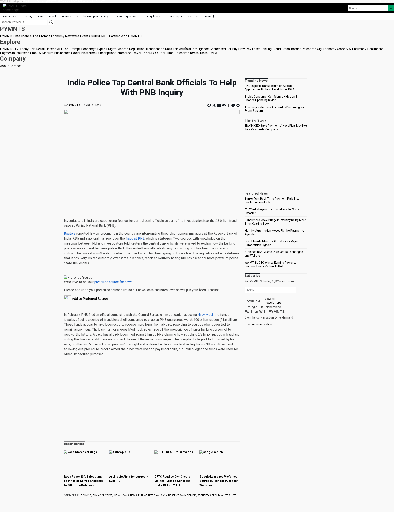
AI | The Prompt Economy (92, 16)
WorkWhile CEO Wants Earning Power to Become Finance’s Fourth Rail (271, 264)
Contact (389, 1)
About (382, 1)
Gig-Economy (326, 49)
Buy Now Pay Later (246, 49)
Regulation (153, 16)
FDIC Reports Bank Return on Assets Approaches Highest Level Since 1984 (269, 87)
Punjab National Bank (152, 495)
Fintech (66, 16)
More (208, 16)
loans (125, 495)
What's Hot (228, 495)
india (117, 495)
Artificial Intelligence (194, 49)
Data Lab (193, 16)
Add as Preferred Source (89, 299)
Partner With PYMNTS (93, 1)
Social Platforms (83, 53)
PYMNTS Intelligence (11, 1)
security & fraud (209, 495)
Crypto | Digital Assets (127, 16)
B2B (40, 16)
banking (86, 495)
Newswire (54, 1)
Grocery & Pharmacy (351, 49)
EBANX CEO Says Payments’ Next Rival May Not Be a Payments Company (276, 127)
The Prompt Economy (35, 1)
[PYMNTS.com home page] (16, 8)
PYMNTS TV (10, 16)
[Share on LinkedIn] (218, 105)
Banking (266, 49)
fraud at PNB (135, 238)
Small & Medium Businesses (50, 53)
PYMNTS (74, 105)
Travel (136, 53)
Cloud (277, 49)
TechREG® (150, 53)
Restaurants (199, 53)
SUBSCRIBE (74, 1)
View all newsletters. (273, 300)
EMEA (212, 53)
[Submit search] (51, 22)
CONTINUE (253, 300)
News (133, 495)
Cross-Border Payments (299, 49)
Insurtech (22, 53)
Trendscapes (174, 16)
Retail (52, 16)
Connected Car (220, 49)
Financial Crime (102, 495)
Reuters (70, 234)
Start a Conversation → (260, 324)
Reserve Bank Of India (182, 495)
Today (28, 16)
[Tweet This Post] (214, 105)
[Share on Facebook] (209, 105)
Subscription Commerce (113, 53)
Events (64, 1)
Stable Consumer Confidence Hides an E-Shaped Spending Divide (271, 98)
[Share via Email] (223, 105)
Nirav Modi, (205, 315)
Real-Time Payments (174, 53)
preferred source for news (113, 282)
